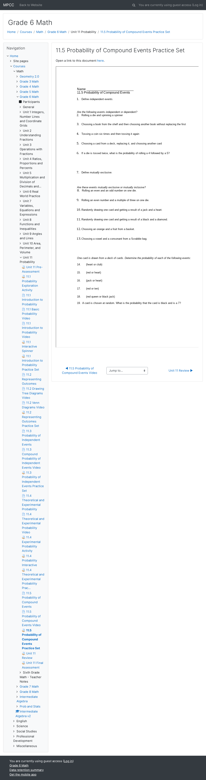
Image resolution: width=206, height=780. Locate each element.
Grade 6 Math (57, 32)
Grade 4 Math (29, 86)
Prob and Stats (30, 706)
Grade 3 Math (29, 81)
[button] (133, 4)
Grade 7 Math (29, 686)
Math (39, 32)
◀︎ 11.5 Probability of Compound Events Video (79, 371)
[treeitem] (26, 56)
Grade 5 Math (29, 92)
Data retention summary (26, 770)
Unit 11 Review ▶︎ (181, 370)
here (100, 60)
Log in (197, 5)
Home (11, 32)
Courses (26, 32)
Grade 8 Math (29, 692)
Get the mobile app (22, 774)
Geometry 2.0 (29, 76)
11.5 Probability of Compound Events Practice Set (135, 32)
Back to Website (31, 5)
